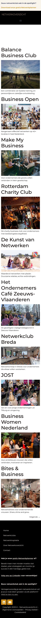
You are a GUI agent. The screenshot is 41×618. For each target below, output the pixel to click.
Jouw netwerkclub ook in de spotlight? (18, 3)
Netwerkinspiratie (11, 540)
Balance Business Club (18, 52)
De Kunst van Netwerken (17, 242)
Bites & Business (12, 471)
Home (6, 530)
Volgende (34, 517)
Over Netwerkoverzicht (13, 545)
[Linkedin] (4, 602)
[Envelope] (10, 602)
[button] (20, 20)
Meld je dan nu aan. (9, 594)
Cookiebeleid (20, 612)
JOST (7, 375)
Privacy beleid (31, 610)
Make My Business (12, 143)
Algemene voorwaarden (13, 610)
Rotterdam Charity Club (16, 189)
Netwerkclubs (9, 535)
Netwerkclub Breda (17, 339)
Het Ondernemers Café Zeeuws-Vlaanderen (18, 290)
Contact (6, 550)
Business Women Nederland (14, 422)
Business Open (20, 99)
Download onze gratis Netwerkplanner (18, 7)
